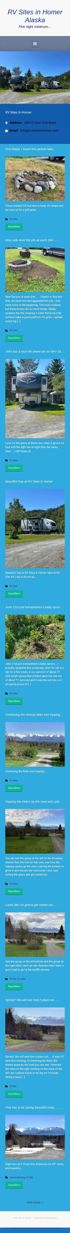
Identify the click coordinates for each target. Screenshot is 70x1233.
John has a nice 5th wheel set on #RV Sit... (34, 351)
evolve (15, 1218)
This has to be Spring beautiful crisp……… (34, 1107)
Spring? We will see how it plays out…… (32, 1000)
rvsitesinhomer (50, 1218)
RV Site (13, 979)
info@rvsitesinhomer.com (39, 130)
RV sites (14, 219)
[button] (5, 77)
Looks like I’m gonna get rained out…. (31, 905)
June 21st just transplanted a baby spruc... (34, 607)
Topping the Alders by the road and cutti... (33, 801)
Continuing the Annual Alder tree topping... (34, 714)
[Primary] (35, 43)
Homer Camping (17, 1177)
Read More (14, 226)
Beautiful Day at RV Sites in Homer (29, 481)
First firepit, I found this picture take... (30, 149)
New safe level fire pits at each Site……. (32, 240)
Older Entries (33, 1202)
